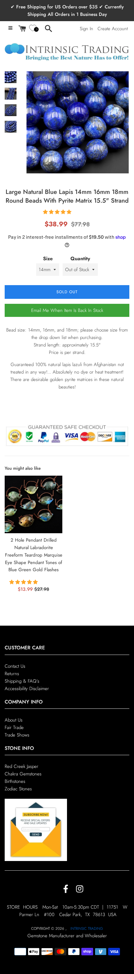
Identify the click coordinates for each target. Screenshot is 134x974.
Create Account (113, 28)
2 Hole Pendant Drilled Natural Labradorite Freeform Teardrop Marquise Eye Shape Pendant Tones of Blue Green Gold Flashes (33, 555)
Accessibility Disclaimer (27, 688)
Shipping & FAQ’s (22, 681)
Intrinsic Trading (86, 928)
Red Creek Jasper (21, 766)
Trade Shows (17, 735)
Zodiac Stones (18, 788)
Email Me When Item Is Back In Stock (67, 310)
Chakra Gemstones (23, 773)
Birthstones (15, 781)
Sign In (86, 28)
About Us (13, 720)
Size (48, 258)
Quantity (80, 258)
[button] (58, 212)
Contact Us (15, 666)
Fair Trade (14, 727)
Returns (12, 673)
